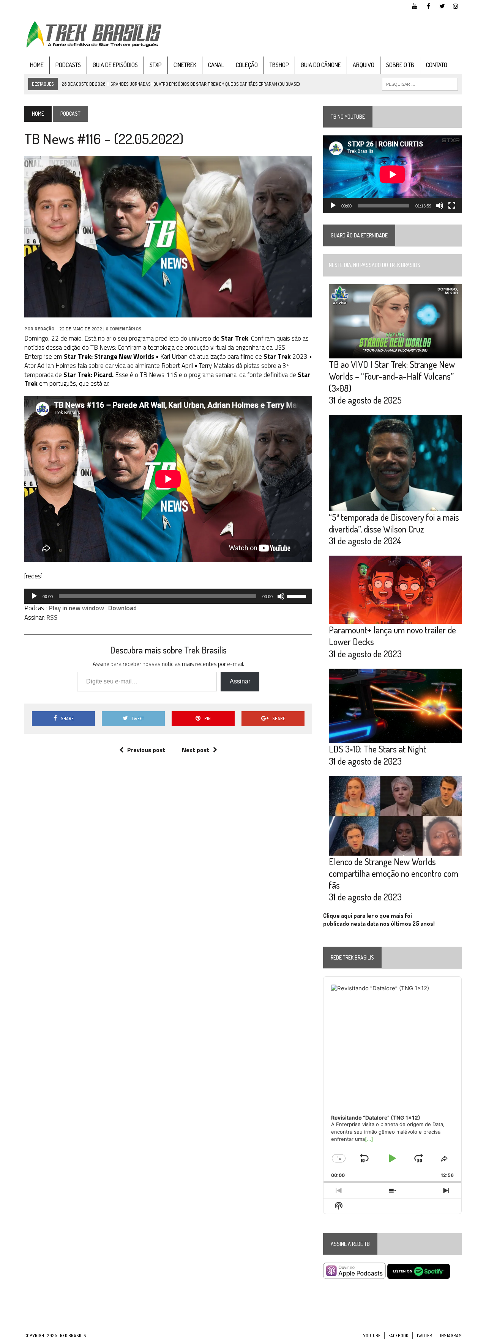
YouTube (371, 1335)
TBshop (279, 65)
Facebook (398, 1335)
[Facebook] (428, 5)
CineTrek (185, 65)
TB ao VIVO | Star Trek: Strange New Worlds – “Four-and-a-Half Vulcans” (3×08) (392, 376)
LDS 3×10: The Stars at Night (377, 749)
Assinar (240, 681)
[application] (168, 596)
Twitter (424, 1335)
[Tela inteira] (452, 205)
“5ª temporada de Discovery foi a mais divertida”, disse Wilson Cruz (394, 523)
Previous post (146, 749)
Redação (44, 328)
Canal (216, 65)
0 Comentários (123, 328)
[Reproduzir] (34, 596)
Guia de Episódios (115, 65)
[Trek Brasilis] (93, 34)
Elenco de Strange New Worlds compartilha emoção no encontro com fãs (393, 873)
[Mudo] (281, 596)
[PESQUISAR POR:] (420, 83)
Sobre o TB (400, 65)
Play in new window (76, 608)
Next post (195, 749)
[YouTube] (415, 5)
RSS (52, 617)
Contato (436, 65)
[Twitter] (442, 5)
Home (37, 65)
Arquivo (363, 65)
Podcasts (68, 65)
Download (122, 608)
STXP (156, 65)
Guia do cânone (321, 65)
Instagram (451, 1335)
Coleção (247, 65)
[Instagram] (456, 5)
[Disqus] (168, 874)
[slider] (297, 595)
